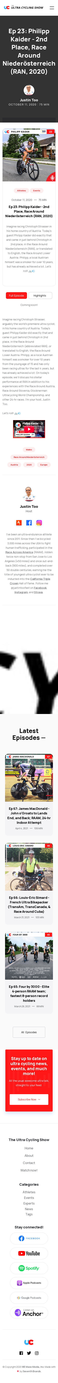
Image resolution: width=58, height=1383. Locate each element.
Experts (29, 1203)
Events (29, 1198)
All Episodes (29, 1032)
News (29, 1209)
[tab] (16, 295)
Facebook (40, 588)
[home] (23, 8)
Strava (38, 592)
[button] (52, 8)
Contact (29, 1163)
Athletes (29, 1192)
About (29, 1156)
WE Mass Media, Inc (33, 1366)
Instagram (21, 592)
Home (29, 1148)
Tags (29, 1214)
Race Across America (19, 552)
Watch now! (28, 1170)
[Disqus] (29, 662)
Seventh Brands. (32, 1371)
